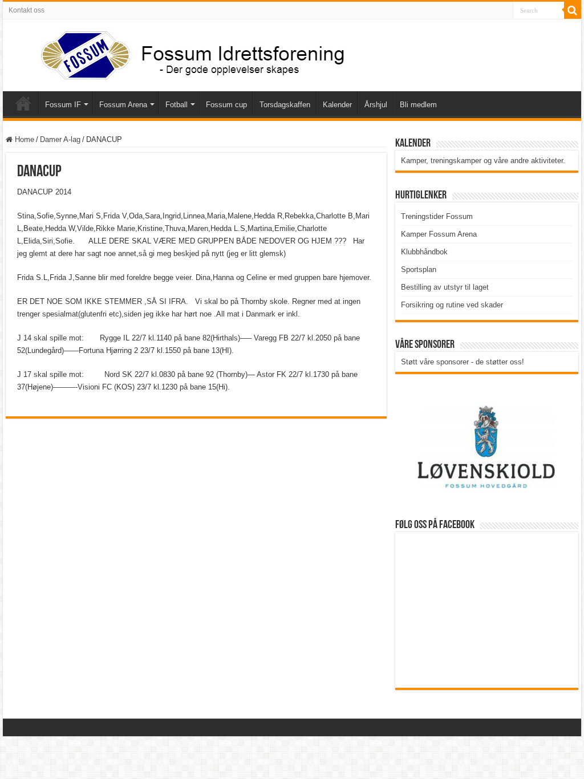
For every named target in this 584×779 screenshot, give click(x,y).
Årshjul (375, 104)
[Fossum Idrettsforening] (182, 53)
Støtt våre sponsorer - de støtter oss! (462, 362)
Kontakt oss (26, 10)
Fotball (176, 104)
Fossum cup (226, 104)
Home (23, 139)
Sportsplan (418, 269)
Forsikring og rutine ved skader (452, 305)
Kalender (337, 104)
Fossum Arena (123, 104)
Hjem (23, 103)
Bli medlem (418, 104)
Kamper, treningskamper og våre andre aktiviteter (482, 160)
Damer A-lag (60, 139)
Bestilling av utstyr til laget (445, 287)
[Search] (572, 10)
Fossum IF (63, 104)
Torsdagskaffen (284, 104)
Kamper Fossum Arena (439, 234)
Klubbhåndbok (424, 252)
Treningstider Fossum (437, 216)
